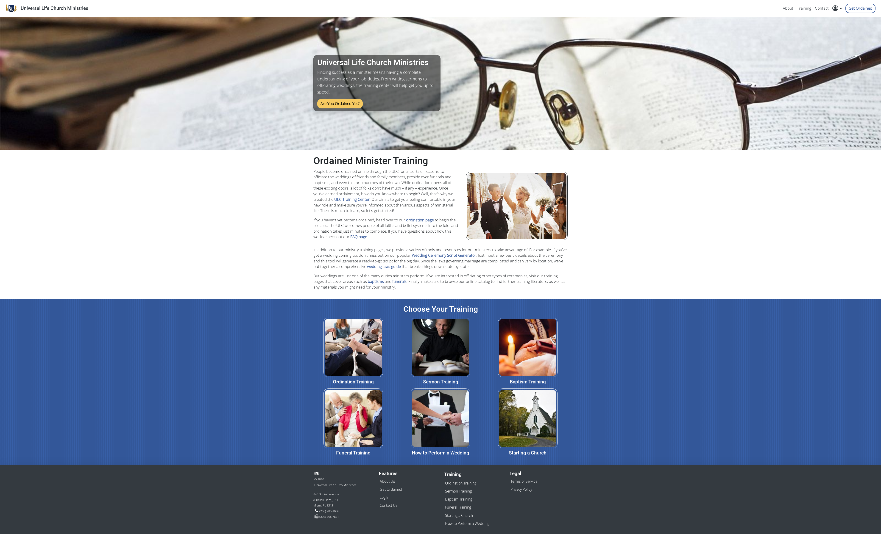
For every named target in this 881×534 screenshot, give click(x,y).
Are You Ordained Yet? (340, 103)
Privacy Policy (521, 489)
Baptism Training (458, 499)
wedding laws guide (384, 266)
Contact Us (388, 505)
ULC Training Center (352, 199)
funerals (399, 281)
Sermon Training (458, 491)
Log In (384, 497)
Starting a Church (459, 515)
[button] (838, 8)
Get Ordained (860, 8)
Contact (822, 8)
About (788, 8)
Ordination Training (460, 483)
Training (804, 8)
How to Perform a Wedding (467, 523)
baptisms (376, 281)
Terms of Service (524, 481)
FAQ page (358, 236)
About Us (387, 481)
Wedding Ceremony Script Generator (444, 255)
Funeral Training (458, 507)
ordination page (420, 220)
